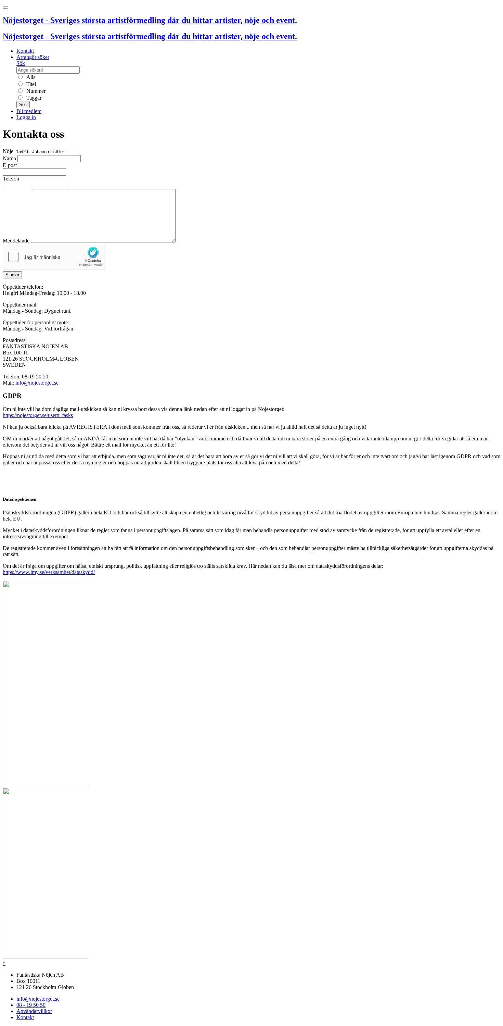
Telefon (11, 179)
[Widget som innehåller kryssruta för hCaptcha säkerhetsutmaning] (54, 257)
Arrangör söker (32, 57)
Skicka (12, 274)
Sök (20, 63)
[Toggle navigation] (5, 8)
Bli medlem (28, 111)
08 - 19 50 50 (31, 1005)
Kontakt (25, 51)
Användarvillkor (34, 1011)
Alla (30, 77)
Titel (30, 84)
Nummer (35, 91)
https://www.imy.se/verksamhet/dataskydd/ (49, 572)
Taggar (33, 98)
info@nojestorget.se (37, 383)
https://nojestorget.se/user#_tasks (38, 415)
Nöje (8, 151)
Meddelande (16, 240)
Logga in (26, 117)
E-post (10, 165)
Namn (9, 158)
